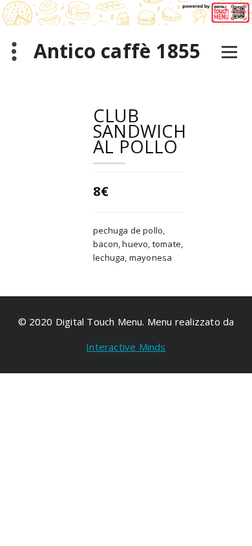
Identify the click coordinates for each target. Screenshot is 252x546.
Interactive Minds (125, 346)
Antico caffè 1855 (117, 51)
